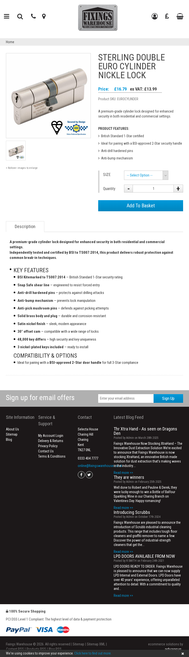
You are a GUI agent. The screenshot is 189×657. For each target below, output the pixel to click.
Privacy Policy (48, 446)
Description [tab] (25, 226)
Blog (9, 440)
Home (10, 42)
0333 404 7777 (88, 458)
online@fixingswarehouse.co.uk (100, 466)
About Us (12, 429)
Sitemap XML (96, 644)
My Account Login (50, 436)
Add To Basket (141, 206)
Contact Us (46, 451)
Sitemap (11, 434)
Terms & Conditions (51, 456)
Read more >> (123, 473)
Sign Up (168, 398)
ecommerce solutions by (165, 644)
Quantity (109, 188)
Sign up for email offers (40, 397)
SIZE (106, 174)
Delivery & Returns (50, 441)
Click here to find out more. (92, 653)
